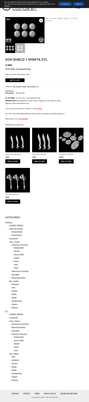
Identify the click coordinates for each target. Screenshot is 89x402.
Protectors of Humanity (20, 245)
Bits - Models (14, 281)
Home (46, 18)
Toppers (14, 304)
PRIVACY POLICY (50, 393)
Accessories (13, 238)
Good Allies (15, 274)
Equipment (15, 284)
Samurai (17, 251)
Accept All (65, 4)
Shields (14, 297)
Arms (13, 287)
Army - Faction (14, 242)
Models (14, 294)
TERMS (37, 393)
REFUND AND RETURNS (68, 393)
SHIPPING (15, 393)
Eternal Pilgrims (17, 232)
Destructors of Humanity (20, 271)
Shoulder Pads (17, 301)
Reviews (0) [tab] (20, 93)
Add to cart (15, 80)
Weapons (15, 307)
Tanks (16, 264)
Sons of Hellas (19, 254)
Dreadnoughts (19, 248)
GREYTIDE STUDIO (16, 229)
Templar (16, 258)
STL (6, 311)
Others (16, 268)
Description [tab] (9, 93)
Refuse (78, 4)
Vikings (16, 261)
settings (7, 6)
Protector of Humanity (19, 334)
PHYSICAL (8, 222)
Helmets (14, 291)
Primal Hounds (17, 235)
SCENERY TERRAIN (16, 225)
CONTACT (26, 393)
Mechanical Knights (18, 278)
